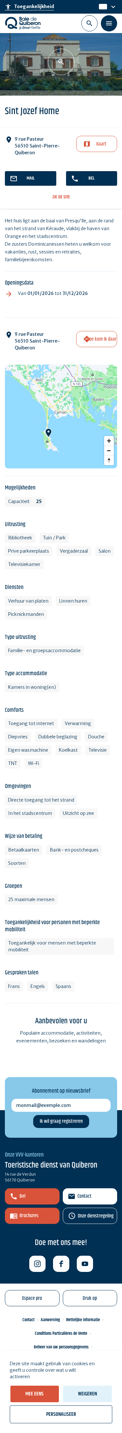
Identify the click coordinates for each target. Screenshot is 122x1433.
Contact (84, 1196)
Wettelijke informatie (83, 1319)
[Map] (61, 416)
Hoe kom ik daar (101, 339)
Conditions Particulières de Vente (61, 1333)
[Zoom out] (109, 450)
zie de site (61, 197)
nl (101, 7)
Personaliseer (61, 1414)
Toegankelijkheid (29, 7)
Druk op (90, 1298)
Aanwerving (50, 1319)
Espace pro (32, 1298)
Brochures (29, 1216)
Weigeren (87, 1394)
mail (30, 178)
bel (91, 178)
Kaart (101, 144)
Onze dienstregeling (96, 1216)
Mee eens (34, 1394)
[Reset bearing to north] (109, 460)
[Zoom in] (109, 441)
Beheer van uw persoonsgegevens (61, 1347)
